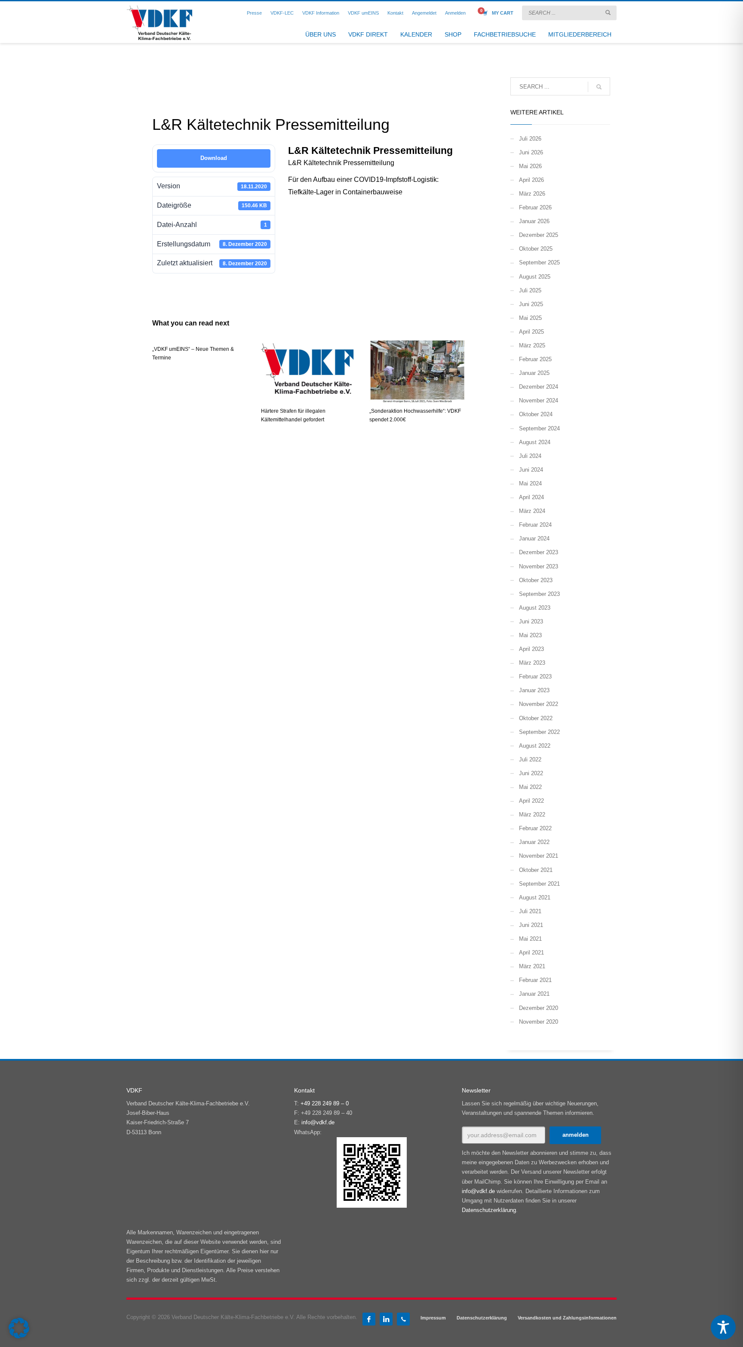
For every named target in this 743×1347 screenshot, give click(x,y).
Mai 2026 (530, 166)
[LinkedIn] (386, 1319)
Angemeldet (424, 12)
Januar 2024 (534, 538)
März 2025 (532, 345)
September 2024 (539, 428)
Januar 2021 (534, 994)
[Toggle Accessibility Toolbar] (723, 1327)
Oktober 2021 (536, 870)
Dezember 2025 (538, 235)
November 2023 (538, 566)
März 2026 (532, 193)
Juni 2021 (531, 925)
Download (213, 158)
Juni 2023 (531, 621)
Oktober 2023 (536, 580)
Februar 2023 (535, 676)
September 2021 (539, 884)
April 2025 (531, 331)
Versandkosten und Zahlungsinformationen (567, 1317)
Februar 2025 (535, 359)
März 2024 (532, 511)
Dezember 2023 (538, 552)
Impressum (433, 1317)
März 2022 (532, 814)
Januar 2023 (534, 690)
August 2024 (534, 442)
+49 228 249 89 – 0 (325, 1103)
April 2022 (531, 801)
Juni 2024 (531, 469)
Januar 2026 (534, 221)
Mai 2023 (530, 635)
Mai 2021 (530, 939)
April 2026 (531, 180)
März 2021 (532, 966)
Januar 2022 (534, 842)
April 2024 (531, 497)
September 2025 (539, 262)
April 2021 (531, 952)
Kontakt (395, 12)
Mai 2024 (530, 483)
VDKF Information (320, 12)
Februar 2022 (535, 828)
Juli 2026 (530, 138)
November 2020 (538, 1022)
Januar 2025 (534, 373)
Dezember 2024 (538, 387)
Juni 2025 (531, 304)
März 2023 (532, 663)
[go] (608, 12)
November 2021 (538, 856)
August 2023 (534, 607)
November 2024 (538, 400)
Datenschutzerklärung (489, 1210)
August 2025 (534, 276)
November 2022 (538, 704)
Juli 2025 (530, 290)
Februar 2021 (535, 980)
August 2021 (534, 897)
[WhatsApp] (403, 1319)
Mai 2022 (530, 787)
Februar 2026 (535, 207)
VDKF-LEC (282, 12)
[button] (19, 1328)
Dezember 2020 (538, 1008)
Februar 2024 (535, 525)
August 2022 (534, 746)
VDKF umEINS (363, 12)
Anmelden (455, 12)
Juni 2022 (531, 773)
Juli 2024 (530, 456)
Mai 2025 (530, 318)
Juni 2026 (531, 152)
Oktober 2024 (536, 414)
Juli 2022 (530, 759)
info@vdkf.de (318, 1122)
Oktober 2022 (536, 718)
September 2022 (539, 732)
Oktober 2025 (536, 248)
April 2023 (531, 649)
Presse (254, 12)
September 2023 (539, 594)
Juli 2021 (530, 911)
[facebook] (368, 1319)
